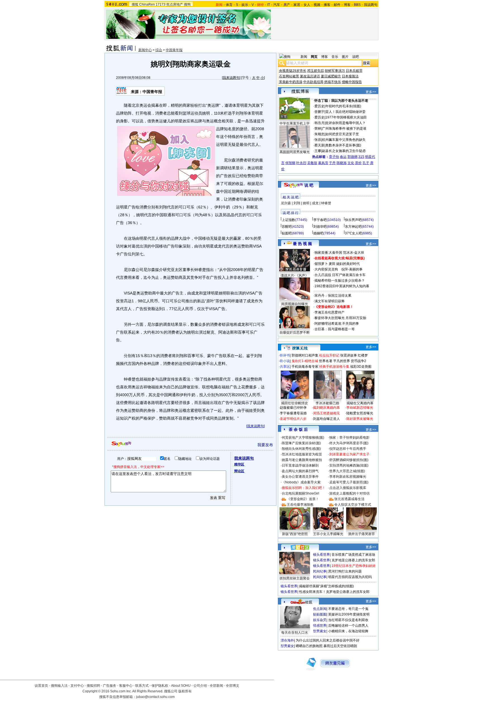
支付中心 (77, 686)
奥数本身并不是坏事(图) (343, 145)
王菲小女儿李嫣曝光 (328, 534)
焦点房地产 (174, 4)
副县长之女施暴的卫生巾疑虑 (344, 151)
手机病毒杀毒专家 (305, 367)
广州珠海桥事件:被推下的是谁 (344, 128)
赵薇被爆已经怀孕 (293, 408)
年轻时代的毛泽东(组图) (343, 106)
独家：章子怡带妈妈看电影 (349, 437)
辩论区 (239, 471)
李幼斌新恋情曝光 (359, 408)
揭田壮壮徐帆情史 (294, 403)
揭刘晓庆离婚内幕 (326, 408)
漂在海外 (287, 640)
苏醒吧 (287, 227)
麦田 (332, 264)
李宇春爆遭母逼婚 (293, 413)
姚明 (306, 203)
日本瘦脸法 (350, 76)
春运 (343, 157)
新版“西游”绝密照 (295, 534)
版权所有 (185, 691)
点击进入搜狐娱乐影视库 (347, 488)
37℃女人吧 (353, 233)
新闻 (303, 57)
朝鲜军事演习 (335, 71)
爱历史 (319, 106)
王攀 (317, 151)
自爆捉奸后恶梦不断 (295, 332)
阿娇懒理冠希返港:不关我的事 (336, 323)
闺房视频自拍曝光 (294, 304)
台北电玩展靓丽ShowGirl (300, 493)
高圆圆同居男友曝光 (295, 152)
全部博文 (232, 686)
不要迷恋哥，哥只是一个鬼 (348, 609)
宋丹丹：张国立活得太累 (332, 296)
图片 (345, 57)
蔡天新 (319, 145)
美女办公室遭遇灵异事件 (300, 477)
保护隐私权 (159, 686)
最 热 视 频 (302, 243)
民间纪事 (319, 571)
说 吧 (308, 185)
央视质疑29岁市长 (292, 71)
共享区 (285, 367)
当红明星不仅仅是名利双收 (348, 620)
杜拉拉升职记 (329, 355)
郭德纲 (352, 157)
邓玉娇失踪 (315, 71)
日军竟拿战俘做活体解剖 (300, 465)
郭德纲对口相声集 (305, 355)
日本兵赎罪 (354, 71)
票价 (358, 163)
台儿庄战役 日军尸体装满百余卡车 (340, 275)
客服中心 (125, 686)
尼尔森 (286, 203)
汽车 (276, 5)
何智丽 (290, 163)
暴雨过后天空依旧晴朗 (340, 646)
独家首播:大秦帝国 (328, 253)
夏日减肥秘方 (331, 76)
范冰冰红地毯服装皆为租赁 (302, 454)
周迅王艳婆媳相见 (326, 413)
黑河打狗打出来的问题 (345, 571)
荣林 (317, 128)
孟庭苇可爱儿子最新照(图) (348, 482)
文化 (350, 163)
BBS (357, 5)
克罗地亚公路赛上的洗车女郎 (353, 560)
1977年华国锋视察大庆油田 (346, 117)
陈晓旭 (342, 163)
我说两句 (370, 5)
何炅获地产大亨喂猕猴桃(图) (303, 437)
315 (361, 157)
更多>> (371, 92)
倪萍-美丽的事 (352, 269)
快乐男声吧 (353, 220)
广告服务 (109, 686)
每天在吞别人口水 (294, 633)
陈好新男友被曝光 (359, 419)
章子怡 (334, 157)
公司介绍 (200, 686)
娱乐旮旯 (319, 620)
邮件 (337, 5)
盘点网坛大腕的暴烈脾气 (300, 471)
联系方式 (142, 686)
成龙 (315, 203)
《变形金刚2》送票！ (303, 499)
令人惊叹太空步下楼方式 (352, 505)
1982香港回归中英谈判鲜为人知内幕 (341, 286)
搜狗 (187, 4)
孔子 (366, 163)
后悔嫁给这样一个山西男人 (348, 626)
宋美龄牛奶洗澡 (290, 82)
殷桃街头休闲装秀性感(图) (301, 449)
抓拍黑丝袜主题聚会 (295, 578)
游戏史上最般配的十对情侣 (349, 493)
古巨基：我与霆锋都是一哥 (334, 329)
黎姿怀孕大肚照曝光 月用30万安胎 (340, 318)
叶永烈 (301, 163)
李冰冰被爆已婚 (327, 403)
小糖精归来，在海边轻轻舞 (348, 631)
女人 (307, 5)
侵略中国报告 (352, 82)
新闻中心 (145, 50)
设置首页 (41, 686)
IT (268, 5)
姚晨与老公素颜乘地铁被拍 (302, 460)
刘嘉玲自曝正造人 (326, 419)
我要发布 (265, 445)
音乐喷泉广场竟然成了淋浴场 (353, 555)
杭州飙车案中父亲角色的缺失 (344, 140)
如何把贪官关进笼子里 (342, 134)
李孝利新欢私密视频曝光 (347, 477)
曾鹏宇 (319, 112)
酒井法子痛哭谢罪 (361, 534)
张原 (317, 140)
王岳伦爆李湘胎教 (300, 505)
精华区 (239, 464)
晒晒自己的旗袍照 (309, 646)
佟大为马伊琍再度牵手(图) (348, 443)
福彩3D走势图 (360, 367)
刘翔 (296, 203)
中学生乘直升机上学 (295, 123)
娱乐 (245, 5)
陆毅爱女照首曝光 (359, 413)
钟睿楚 (326, 203)
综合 (158, 50)
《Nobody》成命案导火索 (301, 482)
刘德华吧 (320, 227)
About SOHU (181, 686)
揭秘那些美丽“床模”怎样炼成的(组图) (326, 586)
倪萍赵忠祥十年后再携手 (347, 449)
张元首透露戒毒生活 (349, 499)
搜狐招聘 (93, 686)
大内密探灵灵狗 (326, 269)
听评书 (285, 355)
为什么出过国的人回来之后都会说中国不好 (327, 640)
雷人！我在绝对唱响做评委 (345, 112)
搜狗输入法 (59, 686)
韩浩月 (319, 123)
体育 (229, 5)
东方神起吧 (353, 227)
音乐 (335, 57)
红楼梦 (363, 355)
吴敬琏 (312, 163)
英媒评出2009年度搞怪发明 (349, 614)
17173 (160, 4)
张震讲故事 (348, 355)
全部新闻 (216, 686)
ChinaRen (147, 4)
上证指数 (288, 220)
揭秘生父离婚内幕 (360, 403)
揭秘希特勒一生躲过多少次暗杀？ (339, 280)
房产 (286, 5)
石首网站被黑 (289, 76)
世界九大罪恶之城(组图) (347, 471)
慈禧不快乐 (332, 82)
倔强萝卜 (321, 264)
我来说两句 (231, 78)
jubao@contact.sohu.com (155, 697)
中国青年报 (174, 50)
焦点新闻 (319, 609)
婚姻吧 (318, 233)
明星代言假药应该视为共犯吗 (350, 577)
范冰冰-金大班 (353, 253)
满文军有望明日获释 (329, 301)
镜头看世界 (321, 555)
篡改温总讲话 (310, 76)
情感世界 (319, 626)
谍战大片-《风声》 (295, 275)
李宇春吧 (320, 220)
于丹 (332, 163)
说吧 (355, 57)
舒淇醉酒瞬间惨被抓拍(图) (348, 460)
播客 (327, 5)
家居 (296, 5)
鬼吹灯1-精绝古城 (305, 361)
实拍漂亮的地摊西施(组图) (348, 465)
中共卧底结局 (313, 82)
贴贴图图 (319, 614)
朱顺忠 (319, 134)
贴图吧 (287, 233)
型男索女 (319, 631)
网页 (314, 57)
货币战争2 (358, 361)
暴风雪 (323, 163)
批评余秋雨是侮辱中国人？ (345, 123)
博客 (347, 5)
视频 (317, 5)
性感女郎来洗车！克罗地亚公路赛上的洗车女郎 (334, 592)
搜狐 (135, 4)
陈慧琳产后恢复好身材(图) (301, 443)
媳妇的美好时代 (348, 264)
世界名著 (325, 361)
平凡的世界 (341, 361)
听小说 (285, 361)
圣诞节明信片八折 (293, 419)
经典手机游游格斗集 (334, 367)
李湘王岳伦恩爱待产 (329, 312)
